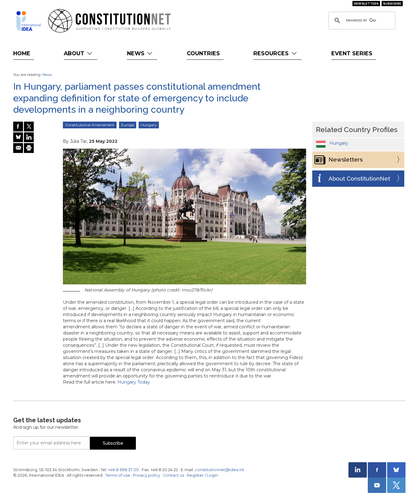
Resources (271, 53)
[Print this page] (29, 148)
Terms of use (117, 475)
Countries (203, 53)
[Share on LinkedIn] (29, 137)
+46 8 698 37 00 (123, 469)
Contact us (173, 475)
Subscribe (392, 3)
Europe (127, 125)
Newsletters (366, 3)
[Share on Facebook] (18, 126)
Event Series (351, 53)
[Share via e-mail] (18, 148)
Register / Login (202, 475)
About (75, 53)
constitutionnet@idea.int (219, 469)
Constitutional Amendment (89, 125)
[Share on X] (29, 126)
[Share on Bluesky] (18, 137)
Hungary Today (133, 382)
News (136, 53)
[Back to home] (28, 21)
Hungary (149, 125)
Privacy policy (146, 475)
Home (21, 53)
